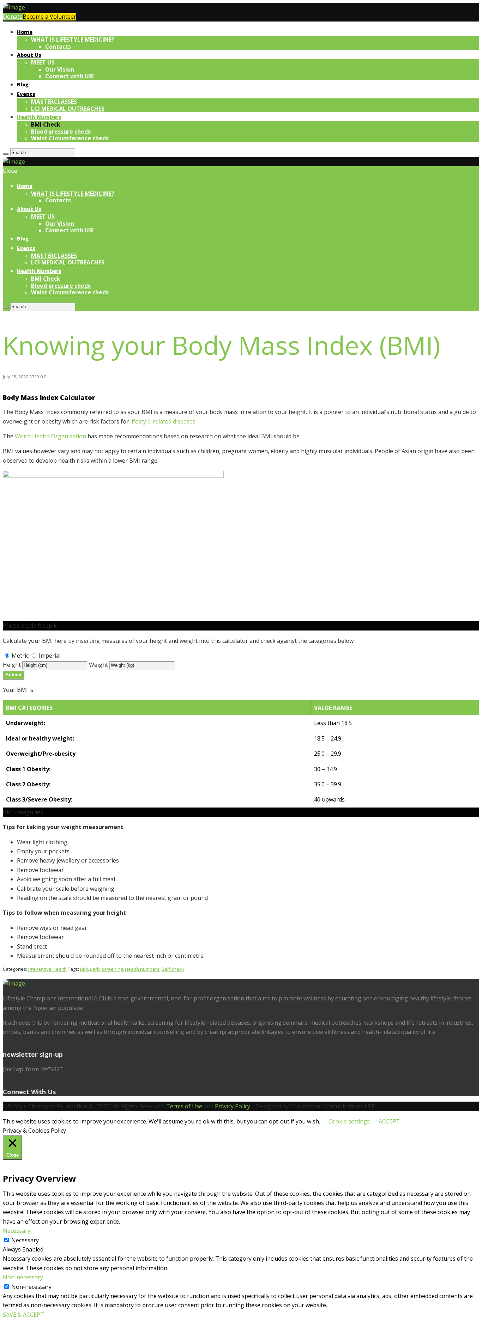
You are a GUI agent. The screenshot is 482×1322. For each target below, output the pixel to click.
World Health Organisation (50, 436)
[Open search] (5, 154)
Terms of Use (184, 1106)
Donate (13, 16)
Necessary (25, 1240)
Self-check (173, 969)
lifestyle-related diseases (162, 421)
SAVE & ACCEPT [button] (23, 1314)
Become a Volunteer (49, 16)
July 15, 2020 (15, 376)
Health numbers (142, 969)
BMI (84, 969)
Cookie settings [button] (349, 1121)
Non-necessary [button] (23, 1277)
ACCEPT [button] (389, 1121)
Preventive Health (47, 969)
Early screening (106, 969)
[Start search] (5, 308)
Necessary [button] (16, 1231)
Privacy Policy (235, 1106)
